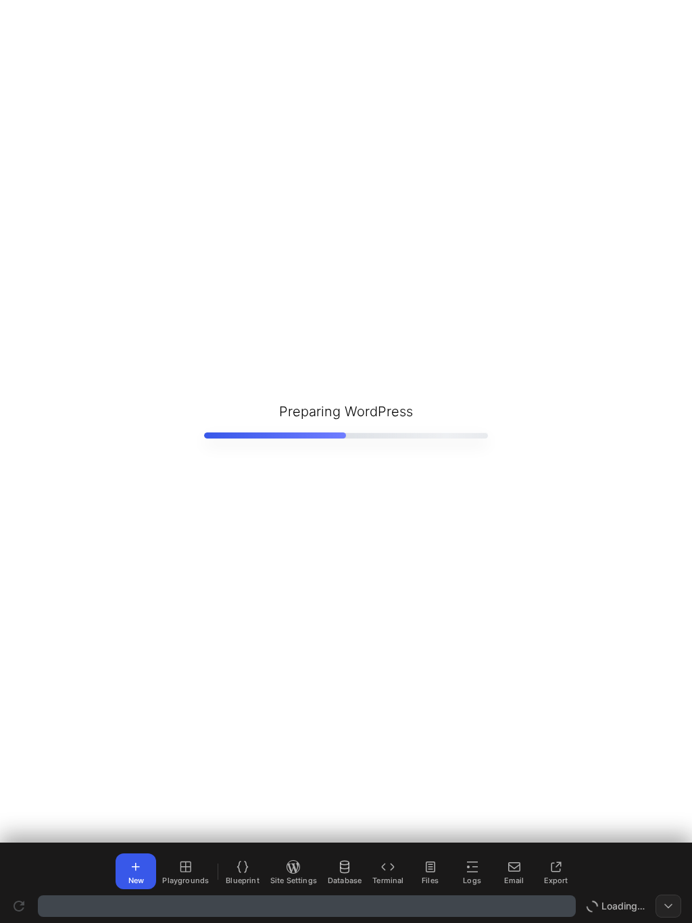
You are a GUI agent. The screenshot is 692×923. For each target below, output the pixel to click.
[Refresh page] (19, 906)
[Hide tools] (668, 906)
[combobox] (307, 906)
